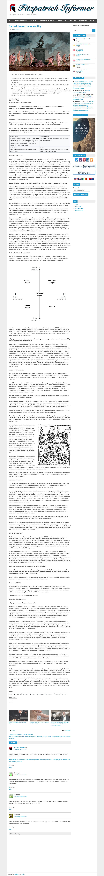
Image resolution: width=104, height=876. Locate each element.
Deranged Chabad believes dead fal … (83, 59)
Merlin (23, 874)
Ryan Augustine (80, 50)
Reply (10, 767)
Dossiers (59, 21)
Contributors (83, 21)
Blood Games (72, 21)
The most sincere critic (81, 81)
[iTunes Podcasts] (80, 160)
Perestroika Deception (20, 21)
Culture (13, 730)
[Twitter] (76, 160)
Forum (92, 21)
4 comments (67, 730)
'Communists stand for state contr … (83, 38)
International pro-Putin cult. (81, 70)
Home (9, 21)
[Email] (87, 160)
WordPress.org (79, 210)
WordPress (16, 874)
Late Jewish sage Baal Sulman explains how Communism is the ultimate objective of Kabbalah (60, 724)
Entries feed (78, 206)
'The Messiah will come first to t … (83, 54)
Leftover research (79, 49)
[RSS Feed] (91, 160)
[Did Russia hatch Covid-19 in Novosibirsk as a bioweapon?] (39, 715)
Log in (76, 204)
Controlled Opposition (47, 21)
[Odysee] (84, 160)
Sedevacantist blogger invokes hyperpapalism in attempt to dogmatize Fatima (83, 97)
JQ (65, 21)
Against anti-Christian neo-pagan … (83, 44)
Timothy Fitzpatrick (19, 747)
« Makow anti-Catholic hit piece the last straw (21, 734)
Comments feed (79, 208)
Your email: (76, 188)
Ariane (78, 55)
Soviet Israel (34, 21)
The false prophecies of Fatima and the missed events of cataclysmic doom (83, 103)
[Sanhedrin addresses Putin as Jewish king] (18, 715)
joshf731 (78, 45)
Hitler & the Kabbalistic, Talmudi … (83, 64)
